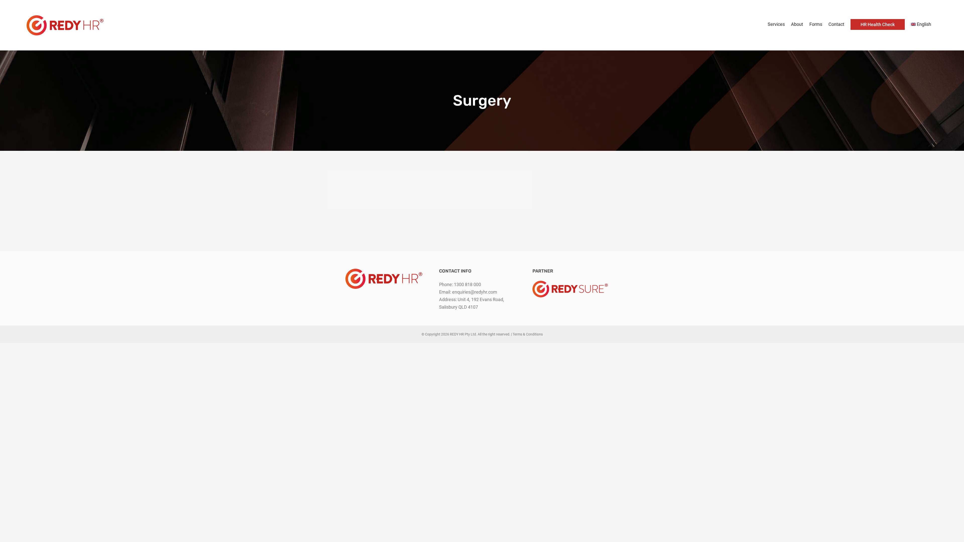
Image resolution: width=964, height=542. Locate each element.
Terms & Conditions (528, 334)
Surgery (482, 189)
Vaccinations (378, 189)
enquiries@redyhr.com (474, 292)
